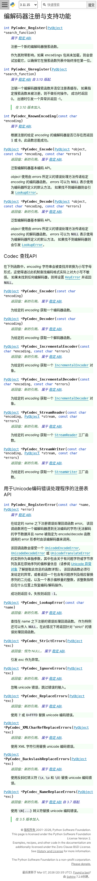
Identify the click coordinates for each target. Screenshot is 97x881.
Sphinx (71, 876)
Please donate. (81, 864)
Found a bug (81, 872)
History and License (50, 851)
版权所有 (30, 830)
